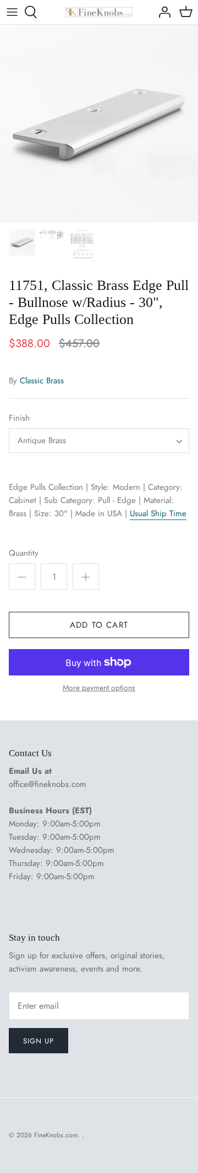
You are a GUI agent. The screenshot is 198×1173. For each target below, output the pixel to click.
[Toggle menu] (12, 12)
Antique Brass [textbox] (42, 440)
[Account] (162, 12)
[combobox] (99, 440)
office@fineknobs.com (47, 784)
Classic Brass (42, 381)
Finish (19, 418)
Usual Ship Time (158, 513)
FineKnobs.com (56, 1135)
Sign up (38, 1041)
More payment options (99, 687)
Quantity (23, 553)
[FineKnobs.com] (99, 12)
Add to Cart (99, 625)
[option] (99, 123)
